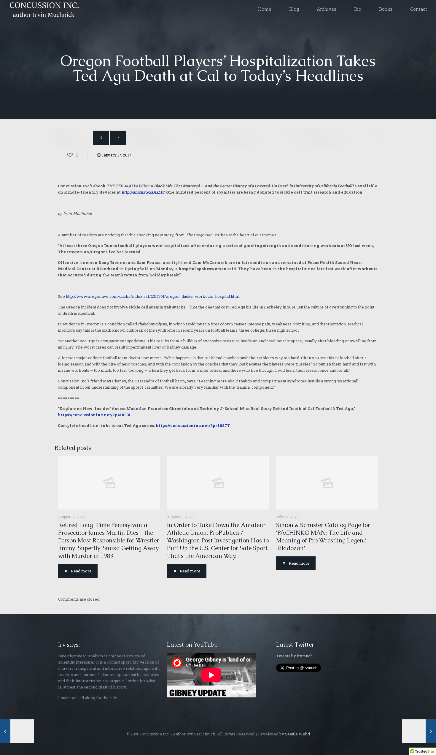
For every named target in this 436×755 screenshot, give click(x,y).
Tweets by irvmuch (294, 656)
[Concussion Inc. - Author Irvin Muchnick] (43, 9)
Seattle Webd (297, 734)
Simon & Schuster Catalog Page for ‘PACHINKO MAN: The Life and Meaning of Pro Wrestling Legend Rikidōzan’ (323, 536)
